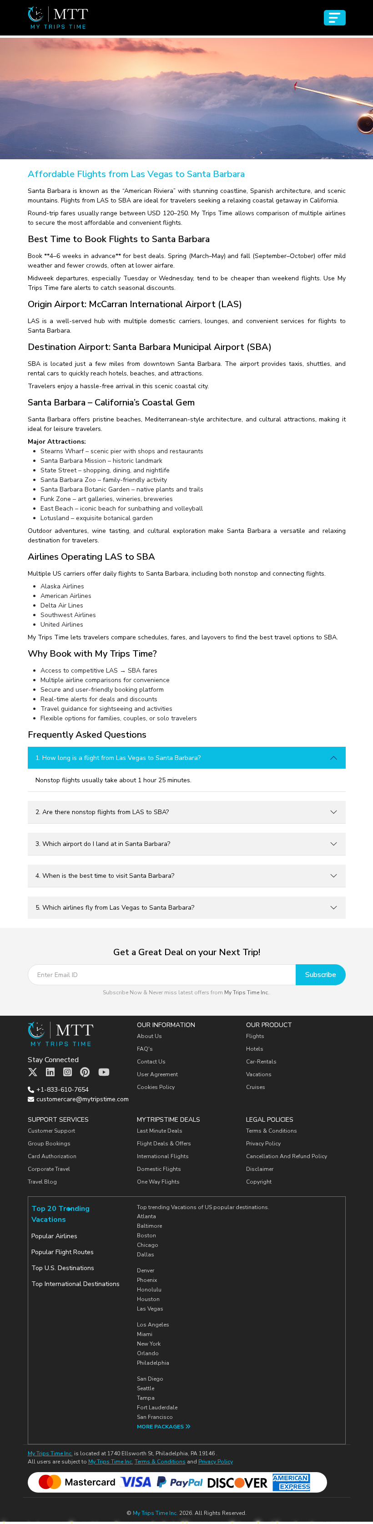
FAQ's (145, 1049)
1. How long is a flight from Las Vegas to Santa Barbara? (118, 758)
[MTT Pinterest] (85, 1072)
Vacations (259, 1074)
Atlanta (146, 1216)
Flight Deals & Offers (164, 1143)
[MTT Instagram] (67, 1072)
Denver (145, 1270)
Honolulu (149, 1289)
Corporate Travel (49, 1169)
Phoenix (147, 1280)
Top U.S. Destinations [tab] (62, 1268)
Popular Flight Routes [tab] (62, 1252)
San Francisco (155, 1417)
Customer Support (51, 1130)
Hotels (254, 1049)
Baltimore (149, 1226)
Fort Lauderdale (157, 1407)
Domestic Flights (159, 1169)
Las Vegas (150, 1308)
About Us (149, 1036)
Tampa (146, 1398)
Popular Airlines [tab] (54, 1236)
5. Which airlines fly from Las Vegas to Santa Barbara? (114, 907)
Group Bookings (49, 1143)
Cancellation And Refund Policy (286, 1156)
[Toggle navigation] (334, 17)
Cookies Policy (156, 1087)
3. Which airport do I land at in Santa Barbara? (102, 844)
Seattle (145, 1388)
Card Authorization (52, 1156)
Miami (144, 1334)
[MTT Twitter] (33, 1072)
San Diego (150, 1378)
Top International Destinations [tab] (75, 1284)
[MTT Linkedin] (50, 1072)
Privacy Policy (263, 1143)
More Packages (161, 1426)
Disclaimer (259, 1169)
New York (149, 1343)
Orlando (148, 1353)
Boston (146, 1235)
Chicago (147, 1245)
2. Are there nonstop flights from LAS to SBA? (102, 812)
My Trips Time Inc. (246, 992)
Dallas (145, 1254)
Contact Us (151, 1061)
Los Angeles (153, 1324)
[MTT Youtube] (104, 1072)
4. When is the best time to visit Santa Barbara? (104, 875)
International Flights (163, 1156)
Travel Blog (42, 1181)
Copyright (259, 1181)
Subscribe (320, 975)
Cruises (255, 1087)
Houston (148, 1299)
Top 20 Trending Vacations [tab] (60, 1214)
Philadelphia (153, 1363)
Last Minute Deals (159, 1130)
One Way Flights (158, 1181)
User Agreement (157, 1074)
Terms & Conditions (271, 1130)
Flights (255, 1036)
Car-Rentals (261, 1061)
